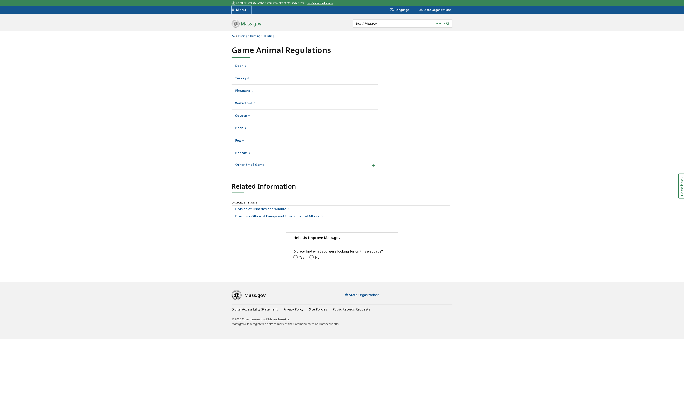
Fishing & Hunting (249, 36)
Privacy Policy (293, 309)
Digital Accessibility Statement (255, 309)
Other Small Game (249, 164)
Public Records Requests (351, 309)
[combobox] (402, 23)
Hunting (269, 36)
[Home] (233, 36)
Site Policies (318, 309)
